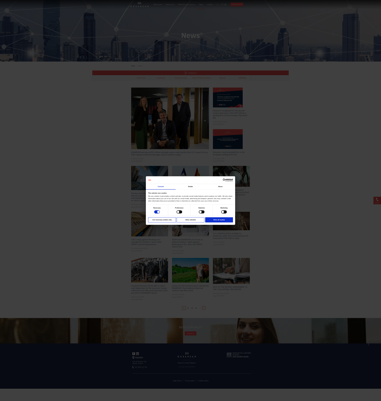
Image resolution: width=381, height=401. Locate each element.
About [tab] (220, 186)
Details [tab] (190, 186)
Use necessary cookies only (162, 220)
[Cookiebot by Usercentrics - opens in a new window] (224, 180)
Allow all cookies (219, 220)
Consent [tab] (161, 186)
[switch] (179, 211)
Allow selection (190, 220)
